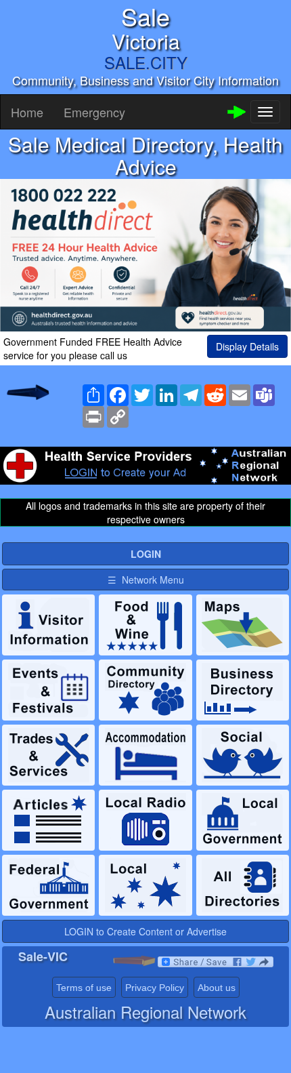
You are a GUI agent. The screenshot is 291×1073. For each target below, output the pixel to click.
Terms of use (84, 987)
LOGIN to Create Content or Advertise (145, 931)
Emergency (94, 112)
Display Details (247, 346)
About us (217, 987)
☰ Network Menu (146, 579)
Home (27, 112)
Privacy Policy (154, 987)
